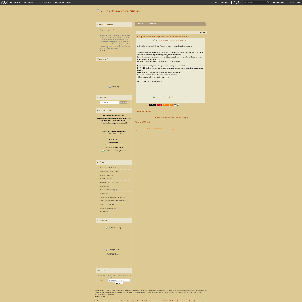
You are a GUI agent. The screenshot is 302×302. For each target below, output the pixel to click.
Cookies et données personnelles (180, 301)
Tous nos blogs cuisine (219, 2)
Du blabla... (103, 186)
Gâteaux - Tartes (105, 175)
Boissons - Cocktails (106, 208)
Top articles (135, 301)
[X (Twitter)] (235, 2)
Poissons (103, 212)
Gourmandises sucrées (107, 182)
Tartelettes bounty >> (181, 118)
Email (101, 280)
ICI (117, 139)
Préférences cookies (200, 301)
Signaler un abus (154, 301)
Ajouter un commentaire (154, 128)
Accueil (140, 23)
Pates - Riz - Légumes (107, 204)
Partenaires (151, 23)
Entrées (102, 193)
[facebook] (231, 2)
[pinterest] (239, 2)
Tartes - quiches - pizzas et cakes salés (112, 201)
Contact (102, 51)
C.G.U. (165, 301)
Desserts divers (105, 179)
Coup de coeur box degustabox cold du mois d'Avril (162, 36)
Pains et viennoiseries (107, 190)
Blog (101, 30)
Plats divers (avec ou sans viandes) (111, 197)
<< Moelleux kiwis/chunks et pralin (163, 118)
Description (104, 35)
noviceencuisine (109, 301)
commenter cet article (144, 112)
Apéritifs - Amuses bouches (108, 171)
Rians (161, 57)
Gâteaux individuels (106, 168)
